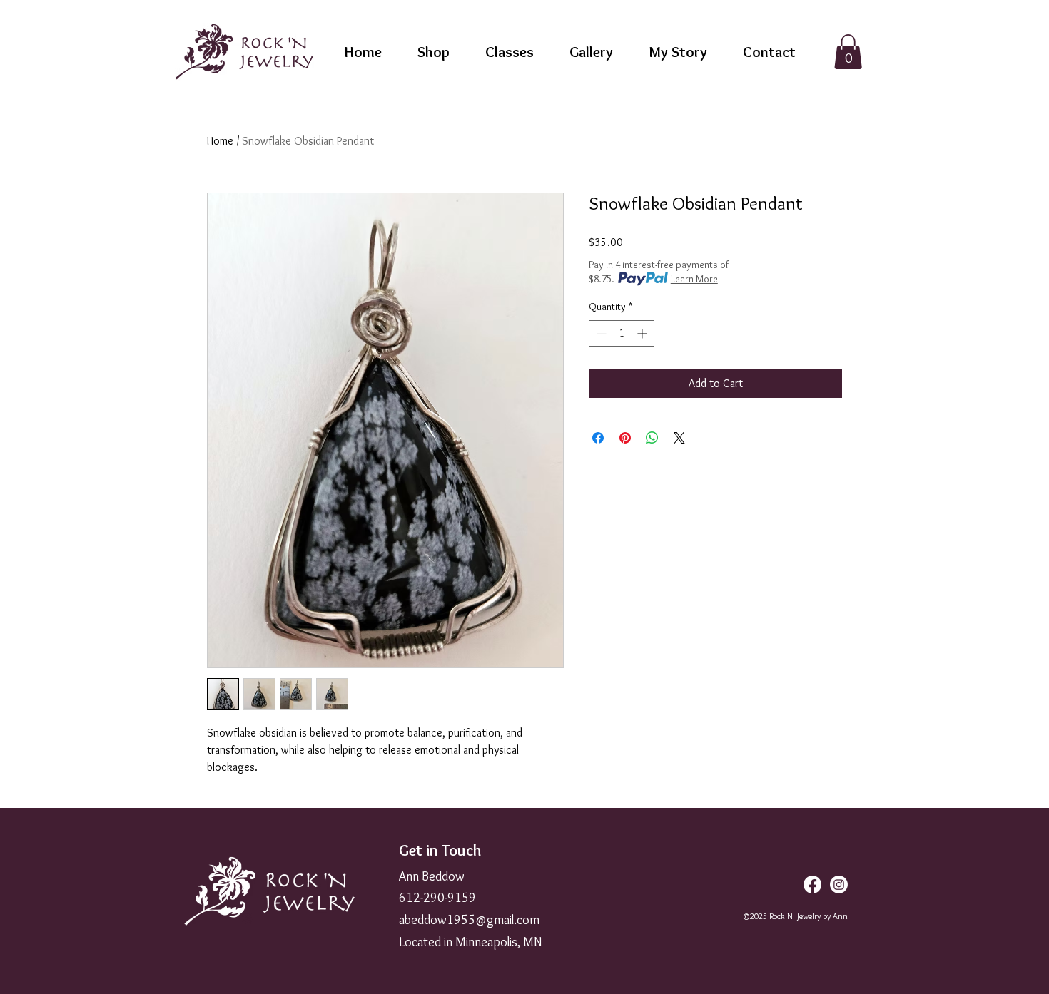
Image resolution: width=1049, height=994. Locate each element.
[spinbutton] (621, 333)
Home (220, 141)
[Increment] (643, 333)
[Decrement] (600, 333)
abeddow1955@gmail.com (469, 920)
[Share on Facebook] (598, 437)
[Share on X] (679, 437)
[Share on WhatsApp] (652, 437)
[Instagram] (839, 884)
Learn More (694, 278)
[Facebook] (812, 884)
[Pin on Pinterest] (625, 437)
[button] (848, 51)
